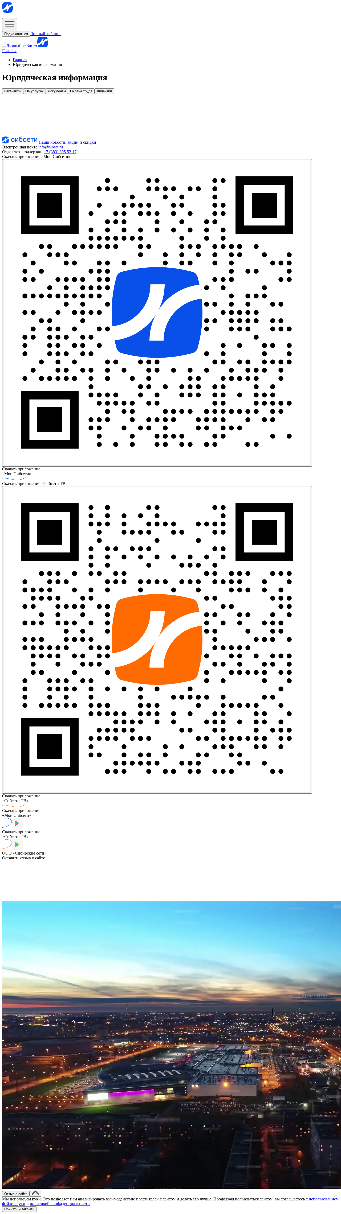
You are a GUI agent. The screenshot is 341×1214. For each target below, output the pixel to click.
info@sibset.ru (50, 147)
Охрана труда (81, 91)
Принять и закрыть (19, 1209)
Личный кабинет (45, 33)
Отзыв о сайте (15, 1194)
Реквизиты (12, 91)
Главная (9, 50)
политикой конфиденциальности (60, 1203)
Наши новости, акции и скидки (67, 142)
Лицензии (104, 91)
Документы (57, 91)
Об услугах (34, 91)
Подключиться (16, 34)
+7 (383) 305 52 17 (60, 152)
